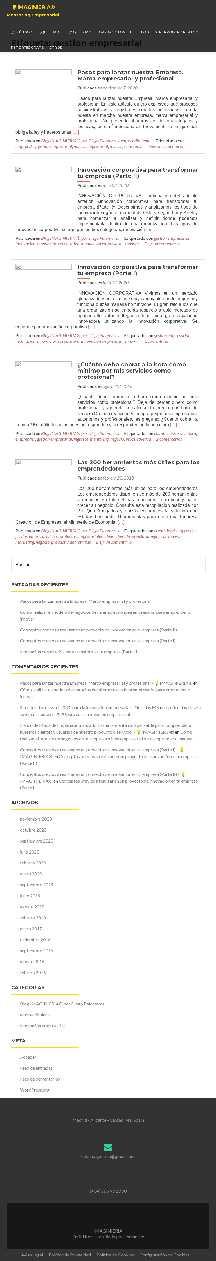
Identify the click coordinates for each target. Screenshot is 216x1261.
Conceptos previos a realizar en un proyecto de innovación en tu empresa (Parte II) (98, 629)
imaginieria (156, 536)
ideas (109, 536)
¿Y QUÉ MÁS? (79, 32)
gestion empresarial (54, 146)
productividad (138, 439)
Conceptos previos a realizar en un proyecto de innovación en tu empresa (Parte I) (98, 640)
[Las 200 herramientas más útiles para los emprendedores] (43, 486)
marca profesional (126, 146)
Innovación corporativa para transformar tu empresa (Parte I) (137, 270)
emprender (25, 146)
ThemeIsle (134, 1236)
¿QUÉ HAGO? (51, 32)
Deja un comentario (165, 146)
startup (84, 542)
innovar (132, 243)
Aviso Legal (32, 1254)
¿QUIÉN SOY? (22, 32)
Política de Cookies (115, 1254)
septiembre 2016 (36, 950)
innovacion (25, 243)
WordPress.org (35, 1089)
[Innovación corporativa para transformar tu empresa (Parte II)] (43, 194)
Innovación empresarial (42, 1025)
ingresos (81, 439)
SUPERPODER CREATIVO (177, 32)
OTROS (55, 47)
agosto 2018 (32, 906)
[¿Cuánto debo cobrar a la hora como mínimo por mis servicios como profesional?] (43, 388)
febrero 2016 (33, 972)
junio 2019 (30, 895)
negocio (117, 439)
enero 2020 (31, 873)
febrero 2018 (33, 917)
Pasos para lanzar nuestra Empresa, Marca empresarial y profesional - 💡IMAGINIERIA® (106, 683)
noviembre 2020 (36, 818)
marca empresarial (91, 146)
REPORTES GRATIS (27, 47)
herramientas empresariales (77, 536)
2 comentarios (169, 439)
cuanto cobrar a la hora (175, 433)
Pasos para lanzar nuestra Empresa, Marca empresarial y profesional (130, 75)
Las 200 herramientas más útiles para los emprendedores (138, 465)
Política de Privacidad (70, 1254)
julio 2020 (29, 851)
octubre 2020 (33, 829)
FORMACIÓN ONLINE (115, 32)
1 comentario (156, 341)
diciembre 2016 (35, 939)
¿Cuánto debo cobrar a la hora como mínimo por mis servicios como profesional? (131, 370)
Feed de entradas (36, 1067)
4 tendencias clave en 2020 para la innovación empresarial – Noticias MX (89, 707)
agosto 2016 (32, 961)
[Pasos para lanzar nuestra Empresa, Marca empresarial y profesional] (43, 96)
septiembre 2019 (36, 884)
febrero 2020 (33, 862)
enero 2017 (31, 928)
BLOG (144, 32)
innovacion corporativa (58, 243)
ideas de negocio (129, 536)
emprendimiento (135, 140)
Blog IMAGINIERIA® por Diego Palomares (80, 140)
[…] (75, 132)
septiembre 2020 (36, 840)
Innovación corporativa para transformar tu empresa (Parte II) (137, 172)
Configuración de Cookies (165, 1254)
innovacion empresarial (102, 243)
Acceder (28, 1057)
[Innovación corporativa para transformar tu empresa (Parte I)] (43, 291)
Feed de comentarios (40, 1078)
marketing (24, 542)
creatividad (164, 530)
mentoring (99, 439)
